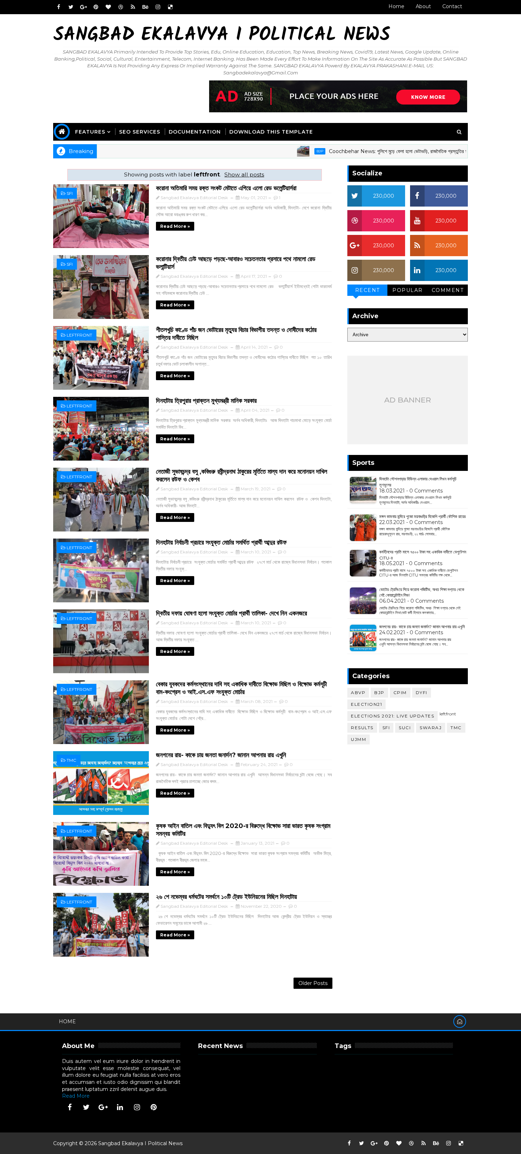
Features (90, 132)
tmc (71, 760)
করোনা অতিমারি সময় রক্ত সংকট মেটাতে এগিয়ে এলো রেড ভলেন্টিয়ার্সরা (226, 188)
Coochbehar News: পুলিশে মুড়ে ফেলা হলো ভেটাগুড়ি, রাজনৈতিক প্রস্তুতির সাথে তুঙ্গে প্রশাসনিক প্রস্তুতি (393, 151)
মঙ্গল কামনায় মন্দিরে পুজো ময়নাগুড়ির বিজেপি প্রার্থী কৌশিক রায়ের (422, 516)
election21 (366, 704)
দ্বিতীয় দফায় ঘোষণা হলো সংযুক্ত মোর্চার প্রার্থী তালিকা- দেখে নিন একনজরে (231, 613)
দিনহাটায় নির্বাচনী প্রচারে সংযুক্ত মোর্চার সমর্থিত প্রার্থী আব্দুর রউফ (221, 542)
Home (396, 6)
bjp (291, 151)
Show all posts (244, 174)
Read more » (175, 226)
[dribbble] (120, 7)
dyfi (421, 692)
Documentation (195, 132)
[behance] (145, 7)
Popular (407, 290)
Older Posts (312, 983)
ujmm (358, 739)
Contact (452, 6)
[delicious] (170, 7)
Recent (367, 290)
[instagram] (157, 7)
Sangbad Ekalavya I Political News (221, 35)
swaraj (431, 727)
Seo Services (139, 132)
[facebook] (58, 7)
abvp (358, 692)
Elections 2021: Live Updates (392, 716)
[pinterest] (95, 7)
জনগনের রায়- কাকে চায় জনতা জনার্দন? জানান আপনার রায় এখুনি (221, 755)
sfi (70, 193)
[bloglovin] (108, 7)
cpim (400, 692)
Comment (448, 290)
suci (405, 727)
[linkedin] (120, 1107)
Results (362, 727)
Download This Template (271, 132)
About (423, 6)
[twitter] (71, 7)
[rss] (133, 7)
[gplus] (83, 7)
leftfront (79, 335)
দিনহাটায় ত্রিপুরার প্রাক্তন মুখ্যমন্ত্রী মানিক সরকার (206, 401)
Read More (76, 1096)
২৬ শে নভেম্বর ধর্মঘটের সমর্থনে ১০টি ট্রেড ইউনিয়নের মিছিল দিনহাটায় (226, 897)
